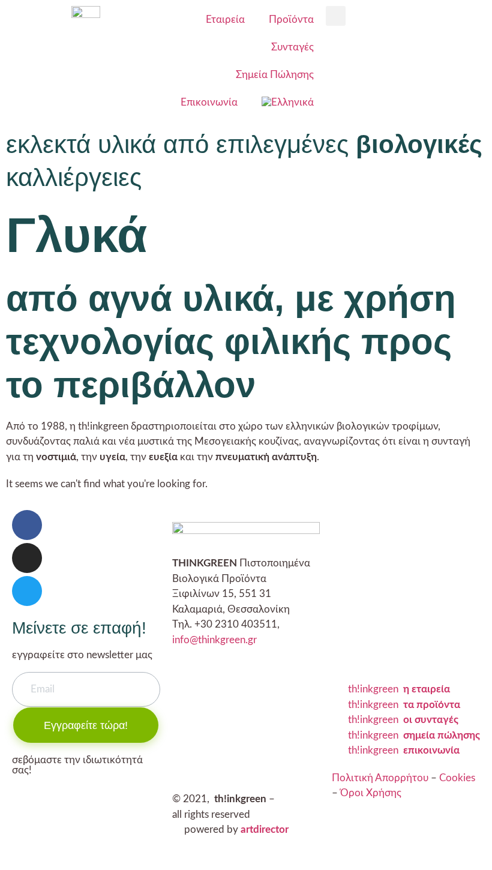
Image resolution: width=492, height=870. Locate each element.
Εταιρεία (225, 19)
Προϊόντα (291, 19)
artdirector (265, 829)
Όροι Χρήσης (370, 793)
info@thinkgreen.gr (214, 640)
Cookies (457, 778)
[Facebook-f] (27, 525)
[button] (336, 16)
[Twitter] (27, 591)
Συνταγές (292, 47)
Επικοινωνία (209, 102)
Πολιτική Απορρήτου (380, 778)
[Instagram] (27, 558)
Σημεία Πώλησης (275, 75)
